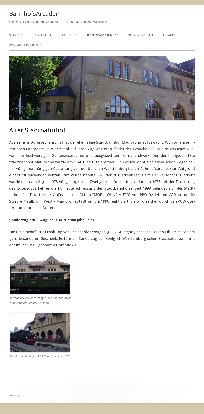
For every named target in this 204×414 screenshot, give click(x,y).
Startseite (17, 35)
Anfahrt (169, 35)
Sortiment (43, 35)
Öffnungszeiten (140, 35)
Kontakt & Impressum (25, 45)
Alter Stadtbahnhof (102, 35)
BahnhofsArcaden (34, 13)
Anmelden (14, 395)
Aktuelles (68, 35)
